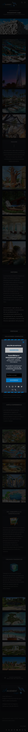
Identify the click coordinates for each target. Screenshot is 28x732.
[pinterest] (15, 386)
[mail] (12, 389)
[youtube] (18, 386)
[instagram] (12, 386)
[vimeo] (21, 386)
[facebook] (6, 386)
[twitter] (9, 386)
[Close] (23, 342)
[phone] (15, 389)
